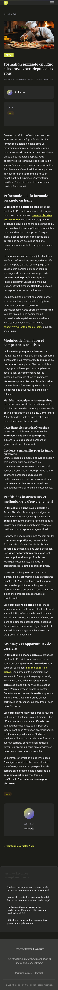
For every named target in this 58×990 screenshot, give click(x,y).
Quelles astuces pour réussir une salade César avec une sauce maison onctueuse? (28, 889)
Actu (15, 14)
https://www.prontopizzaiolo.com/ (23, 326)
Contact (39, 973)
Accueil (7, 14)
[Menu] (52, 2)
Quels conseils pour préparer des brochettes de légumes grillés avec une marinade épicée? (27, 910)
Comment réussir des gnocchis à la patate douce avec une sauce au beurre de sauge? (28, 899)
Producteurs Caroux (29, 949)
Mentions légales (23, 973)
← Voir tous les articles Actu (19, 846)
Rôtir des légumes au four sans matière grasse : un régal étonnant (27, 922)
